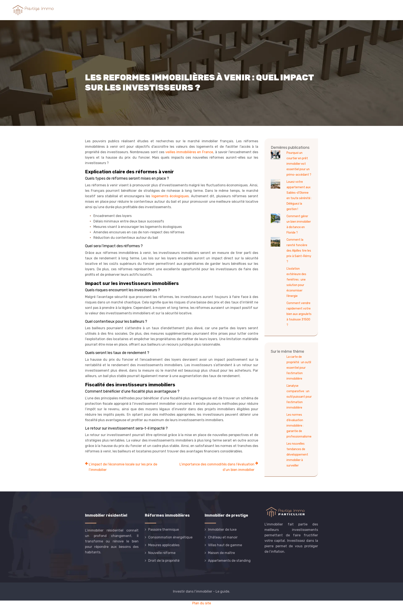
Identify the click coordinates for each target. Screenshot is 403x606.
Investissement (326, 10)
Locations (269, 10)
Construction (295, 10)
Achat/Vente (244, 10)
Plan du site (201, 603)
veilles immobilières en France (189, 152)
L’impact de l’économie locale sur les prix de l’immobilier (123, 467)
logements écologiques (170, 196)
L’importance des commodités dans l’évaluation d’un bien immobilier (216, 467)
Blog (386, 10)
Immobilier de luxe (361, 10)
